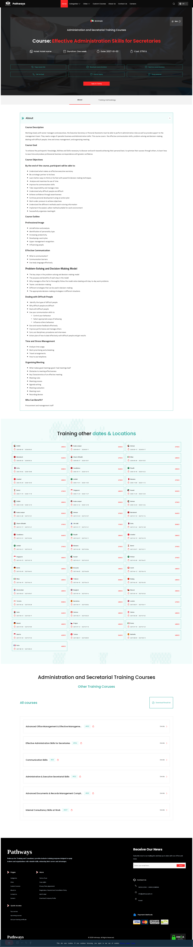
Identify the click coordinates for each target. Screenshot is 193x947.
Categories (13, 878)
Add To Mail (42, 894)
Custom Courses (99, 4)
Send (180, 865)
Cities (85, 4)
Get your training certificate (18, 919)
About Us (112, 4)
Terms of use (43, 878)
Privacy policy (125, 943)
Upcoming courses (16, 915)
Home (64, 4)
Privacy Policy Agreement (47, 886)
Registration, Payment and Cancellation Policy (53, 890)
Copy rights (42, 882)
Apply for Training (96, 83)
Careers (133, 4)
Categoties (73, 4)
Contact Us (122, 4)
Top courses (14, 911)
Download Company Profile (47, 898)
